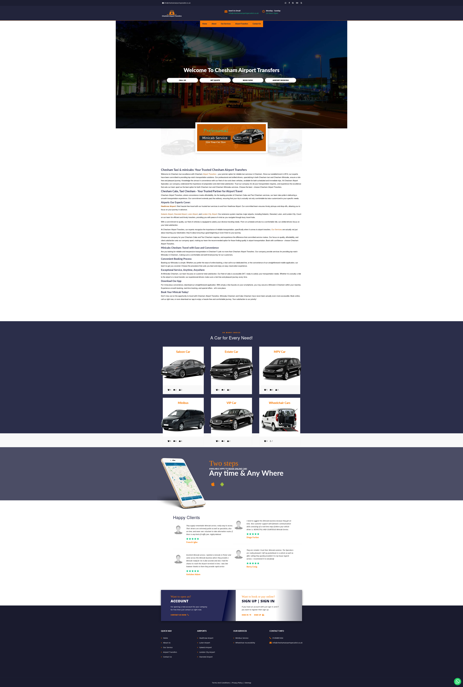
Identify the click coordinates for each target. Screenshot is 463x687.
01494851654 (277, 638)
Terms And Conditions (221, 683)
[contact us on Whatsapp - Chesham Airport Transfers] (285, 3)
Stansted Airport (180, 214)
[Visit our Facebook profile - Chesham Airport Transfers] (289, 3)
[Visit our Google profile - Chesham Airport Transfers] (293, 3)
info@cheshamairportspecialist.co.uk (177, 3)
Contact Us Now (178, 615)
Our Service (168, 647)
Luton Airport (193, 214)
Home (204, 24)
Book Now (248, 80)
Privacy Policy (237, 683)
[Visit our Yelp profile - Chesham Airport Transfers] (301, 3)
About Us (166, 643)
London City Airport (209, 214)
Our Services (226, 24)
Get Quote (215, 80)
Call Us (182, 80)
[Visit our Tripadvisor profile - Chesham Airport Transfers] (297, 3)
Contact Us (257, 24)
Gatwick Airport (167, 214)
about (214, 24)
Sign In (245, 615)
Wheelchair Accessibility (245, 643)
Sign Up (257, 615)
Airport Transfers (241, 24)
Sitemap (248, 683)
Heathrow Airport (168, 206)
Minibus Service (241, 638)
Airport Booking (281, 80)
